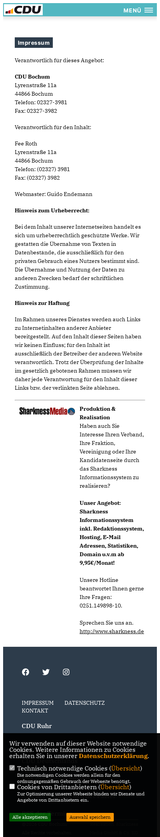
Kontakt (35, 710)
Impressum (38, 702)
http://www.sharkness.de (112, 631)
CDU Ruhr (37, 726)
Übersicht (125, 768)
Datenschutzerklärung (113, 756)
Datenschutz (84, 702)
